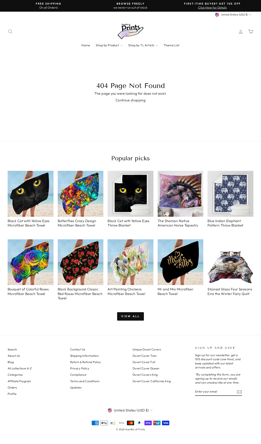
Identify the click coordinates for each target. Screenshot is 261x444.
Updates (75, 387)
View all (130, 316)
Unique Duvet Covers (147, 349)
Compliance (78, 374)
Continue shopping (131, 100)
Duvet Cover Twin (144, 356)
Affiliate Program (19, 381)
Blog (11, 362)
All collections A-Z (20, 368)
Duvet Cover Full (144, 362)
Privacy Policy (79, 368)
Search (12, 349)
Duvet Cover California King (152, 381)
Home (85, 45)
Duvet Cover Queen (146, 368)
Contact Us (77, 349)
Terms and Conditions (84, 381)
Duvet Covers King (145, 374)
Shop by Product (108, 45)
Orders (12, 387)
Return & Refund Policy (85, 362)
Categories (15, 374)
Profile (12, 394)
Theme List (172, 45)
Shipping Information (84, 356)
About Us (14, 356)
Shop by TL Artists (141, 45)
